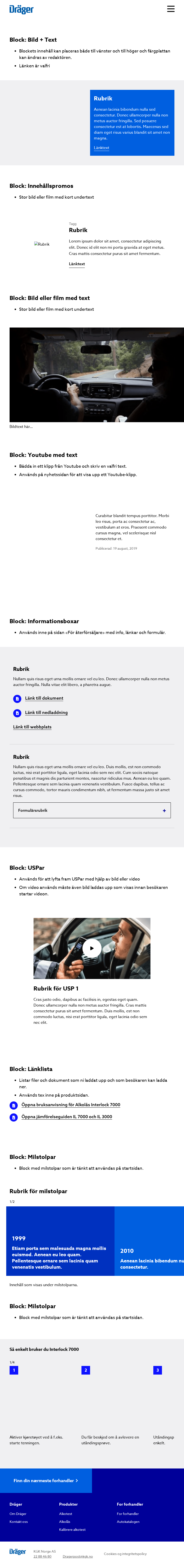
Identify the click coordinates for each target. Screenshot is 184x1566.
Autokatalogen (128, 1521)
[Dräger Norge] (22, 10)
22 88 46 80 (43, 1556)
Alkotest (65, 1513)
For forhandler (128, 1513)
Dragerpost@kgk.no (78, 1556)
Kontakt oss (19, 1521)
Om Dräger (18, 1513)
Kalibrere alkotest (72, 1529)
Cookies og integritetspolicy (125, 1553)
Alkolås (64, 1521)
